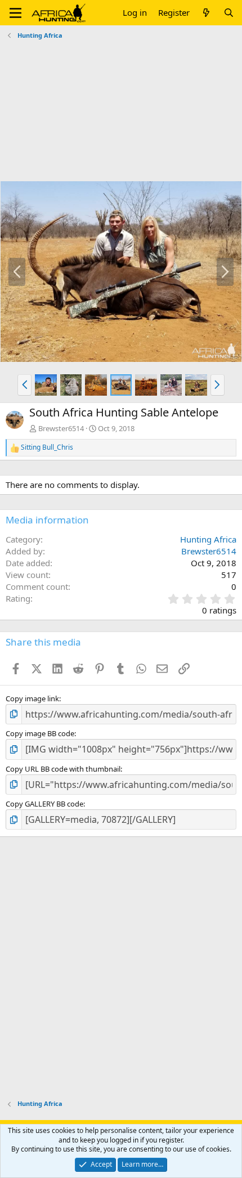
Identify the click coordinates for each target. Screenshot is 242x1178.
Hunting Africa (208, 539)
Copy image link (32, 698)
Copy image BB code (40, 733)
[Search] (229, 12)
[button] (15, 13)
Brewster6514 (61, 428)
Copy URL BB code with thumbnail (63, 769)
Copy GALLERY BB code (44, 804)
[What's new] (206, 12)
